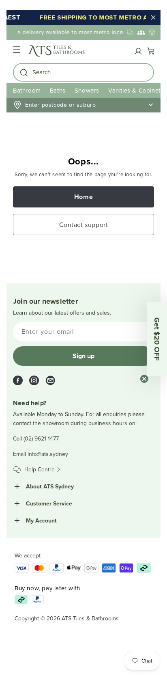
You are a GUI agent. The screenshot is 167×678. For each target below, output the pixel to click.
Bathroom (27, 90)
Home (83, 196)
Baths (58, 90)
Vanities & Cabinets (135, 90)
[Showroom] (152, 32)
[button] (16, 51)
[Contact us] (130, 32)
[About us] (141, 32)
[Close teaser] (144, 379)
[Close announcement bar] (153, 17)
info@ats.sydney (48, 454)
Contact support (83, 224)
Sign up (83, 356)
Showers (87, 90)
